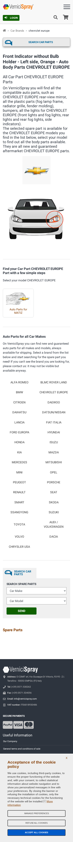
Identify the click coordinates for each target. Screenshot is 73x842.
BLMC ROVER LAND (53, 382)
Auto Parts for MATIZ (18, 311)
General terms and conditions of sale (21, 748)
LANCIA (19, 422)
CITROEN (19, 402)
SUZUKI (54, 512)
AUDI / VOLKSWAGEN (53, 524)
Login (14, 17)
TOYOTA (19, 524)
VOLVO (19, 536)
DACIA (53, 536)
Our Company (10, 741)
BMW (19, 392)
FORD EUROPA (19, 432)
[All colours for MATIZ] (18, 297)
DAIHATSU (19, 412)
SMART (19, 502)
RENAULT (19, 492)
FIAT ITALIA (53, 422)
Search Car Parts (40, 42)
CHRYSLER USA (19, 546)
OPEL (53, 472)
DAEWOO (54, 402)
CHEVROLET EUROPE (53, 392)
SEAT (53, 492)
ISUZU (54, 442)
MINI (19, 472)
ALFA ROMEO (19, 382)
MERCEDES (19, 462)
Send (21, 611)
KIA (19, 452)
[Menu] (66, 7)
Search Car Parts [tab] (22, 573)
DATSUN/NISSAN (53, 412)
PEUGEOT (19, 482)
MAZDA (53, 452)
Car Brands (17, 30)
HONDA (19, 442)
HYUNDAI (54, 432)
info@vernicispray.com (25, 698)
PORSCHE (53, 482)
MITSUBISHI (53, 462)
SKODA (54, 502)
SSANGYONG (19, 512)
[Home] (4, 30)
